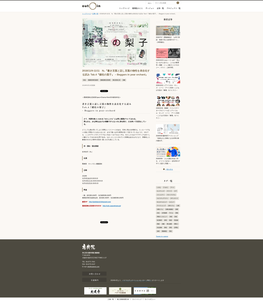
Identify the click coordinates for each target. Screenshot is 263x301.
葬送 (165, 227)
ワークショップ (161, 205)
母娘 (158, 224)
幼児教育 (159, 220)
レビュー (171, 202)
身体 (158, 231)
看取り (176, 224)
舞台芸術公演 (116, 80)
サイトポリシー (150, 299)
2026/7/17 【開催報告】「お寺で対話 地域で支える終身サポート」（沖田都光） (168, 39)
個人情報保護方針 (123, 299)
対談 (176, 216)
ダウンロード (174, 198)
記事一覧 (160, 8)
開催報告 (164, 231)
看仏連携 (169, 224)
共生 (158, 213)
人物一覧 (111, 299)
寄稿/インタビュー (162, 216)
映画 (170, 220)
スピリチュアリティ (162, 198)
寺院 (171, 216)
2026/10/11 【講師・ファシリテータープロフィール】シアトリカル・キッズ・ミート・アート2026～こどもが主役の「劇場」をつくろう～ (167, 113)
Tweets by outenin (162, 236)
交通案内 (95, 280)
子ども (171, 213)
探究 (165, 220)
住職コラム (160, 209)
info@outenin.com (93, 266)
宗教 (176, 213)
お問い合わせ (95, 273)
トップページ (124, 8)
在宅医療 (164, 213)
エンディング (160, 191)
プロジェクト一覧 (174, 8)
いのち (159, 187)
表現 (170, 227)
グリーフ (169, 191)
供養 (176, 209)
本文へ (150, 3)
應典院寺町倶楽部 (93, 80)
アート (172, 187)
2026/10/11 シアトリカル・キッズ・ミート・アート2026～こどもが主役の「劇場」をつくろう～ (167, 87)
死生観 (176, 220)
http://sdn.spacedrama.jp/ (112, 206)
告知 (84, 80)
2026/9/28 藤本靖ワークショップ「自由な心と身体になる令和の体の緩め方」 (167, 138)
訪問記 (176, 227)
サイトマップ (137, 299)
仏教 (178, 205)
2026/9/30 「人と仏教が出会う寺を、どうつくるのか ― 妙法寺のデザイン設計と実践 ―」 (168, 161)
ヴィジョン (149, 8)
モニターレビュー (162, 202)
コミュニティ (160, 194)
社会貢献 (159, 227)
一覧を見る (169, 169)
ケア (175, 191)
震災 (170, 231)
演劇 (124, 80)
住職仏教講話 (169, 209)
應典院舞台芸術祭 (105, 80)
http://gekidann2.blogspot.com (100, 202)
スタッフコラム (171, 194)
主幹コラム (171, 205)
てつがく (165, 187)
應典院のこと (137, 8)
